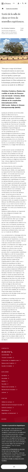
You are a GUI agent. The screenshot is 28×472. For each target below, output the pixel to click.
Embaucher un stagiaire (10, 360)
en (14, 3)
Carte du (7, 407)
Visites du (7, 402)
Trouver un (7, 357)
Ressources (8, 363)
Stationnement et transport (12, 404)
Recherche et (8, 389)
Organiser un (9, 413)
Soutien (7, 366)
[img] (6, 3)
